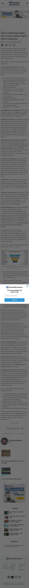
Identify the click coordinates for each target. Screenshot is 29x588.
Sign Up (14, 300)
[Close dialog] (27, 286)
